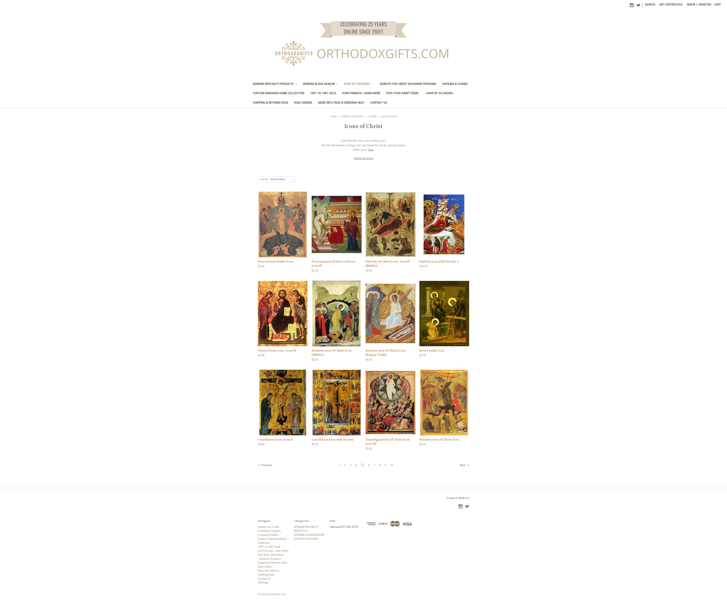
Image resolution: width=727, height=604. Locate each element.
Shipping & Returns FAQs (270, 102)
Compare (282, 224)
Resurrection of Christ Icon (439, 439)
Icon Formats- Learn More (361, 93)
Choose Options (283, 231)
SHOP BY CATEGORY (357, 84)
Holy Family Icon (431, 350)
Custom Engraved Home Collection (278, 93)
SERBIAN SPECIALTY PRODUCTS (273, 84)
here (371, 150)
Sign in (691, 4)
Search (650, 4)
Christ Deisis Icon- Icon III (277, 350)
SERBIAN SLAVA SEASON (319, 84)
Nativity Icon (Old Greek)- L (439, 261)
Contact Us (378, 102)
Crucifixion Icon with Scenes (332, 439)
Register (705, 4)
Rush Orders (303, 102)
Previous (266, 464)
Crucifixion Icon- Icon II (275, 439)
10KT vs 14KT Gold (323, 93)
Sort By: (264, 179)
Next (463, 464)
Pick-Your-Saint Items (402, 93)
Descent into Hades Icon (275, 261)
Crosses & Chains (455, 84)
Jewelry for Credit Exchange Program (407, 84)
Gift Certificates (671, 4)
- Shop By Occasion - (439, 93)
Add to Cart (444, 231)
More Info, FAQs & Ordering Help (341, 102)
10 (391, 464)
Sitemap (263, 582)
